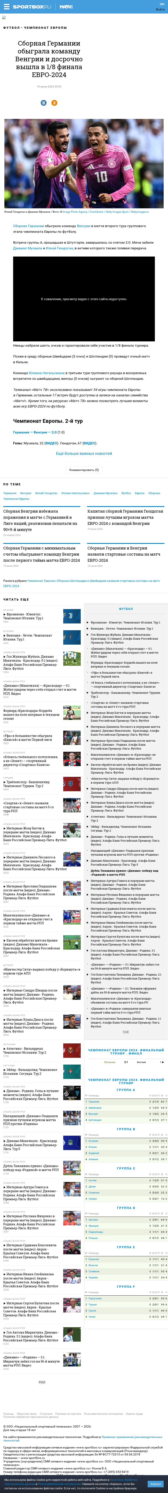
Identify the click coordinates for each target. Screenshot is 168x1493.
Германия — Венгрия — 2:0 (35, 432)
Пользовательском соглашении (59, 1484)
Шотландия (95, 1120)
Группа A (126, 1090)
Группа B (126, 1129)
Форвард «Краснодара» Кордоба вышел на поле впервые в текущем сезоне (124, 664)
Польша (93, 1238)
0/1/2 (155, 1120)
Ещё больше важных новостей (84, 453)
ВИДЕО (51, 443)
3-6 (162, 1153)
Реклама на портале (68, 1414)
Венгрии (83, 226)
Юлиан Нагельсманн (75, 493)
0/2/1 (155, 1153)
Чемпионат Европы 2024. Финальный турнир (126, 1081)
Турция (93, 1304)
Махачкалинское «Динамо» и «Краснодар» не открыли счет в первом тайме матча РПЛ (123, 756)
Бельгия (93, 1265)
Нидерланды (96, 1232)
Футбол (11, 27)
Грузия (92, 1310)
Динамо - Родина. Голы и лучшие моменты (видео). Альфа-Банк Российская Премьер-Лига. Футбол (125, 840)
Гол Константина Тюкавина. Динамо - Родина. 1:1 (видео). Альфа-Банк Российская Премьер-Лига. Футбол (126, 1022)
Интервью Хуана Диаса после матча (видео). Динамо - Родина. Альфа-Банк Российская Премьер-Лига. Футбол (123, 806)
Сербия (93, 1198)
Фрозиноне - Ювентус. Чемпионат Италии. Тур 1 (125, 622)
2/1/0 (155, 1101)
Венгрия (25, 493)
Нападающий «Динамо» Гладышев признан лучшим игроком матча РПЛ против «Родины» (125, 852)
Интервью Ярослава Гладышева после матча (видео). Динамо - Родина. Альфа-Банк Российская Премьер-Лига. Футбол (123, 744)
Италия (93, 1147)
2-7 (162, 1120)
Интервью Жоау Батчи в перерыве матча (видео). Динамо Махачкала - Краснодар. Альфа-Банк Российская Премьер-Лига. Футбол (125, 717)
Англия (92, 1180)
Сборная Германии (28, 226)
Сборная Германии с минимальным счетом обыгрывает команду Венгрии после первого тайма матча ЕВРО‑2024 (41, 554)
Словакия (94, 1271)
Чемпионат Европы (45, 27)
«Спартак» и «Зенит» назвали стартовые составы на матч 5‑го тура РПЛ (120, 705)
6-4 (162, 1219)
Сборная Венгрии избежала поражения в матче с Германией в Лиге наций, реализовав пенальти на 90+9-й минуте (40, 520)
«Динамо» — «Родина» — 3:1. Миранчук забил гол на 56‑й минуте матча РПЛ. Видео (125, 966)
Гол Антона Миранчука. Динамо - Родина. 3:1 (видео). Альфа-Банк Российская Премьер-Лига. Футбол (125, 954)
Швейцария (95, 1107)
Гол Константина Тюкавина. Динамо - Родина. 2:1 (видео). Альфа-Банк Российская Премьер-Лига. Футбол (126, 978)
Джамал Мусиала (28, 248)
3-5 (162, 1159)
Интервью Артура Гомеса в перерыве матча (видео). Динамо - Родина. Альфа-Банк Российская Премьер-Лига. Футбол (122, 884)
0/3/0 (155, 1186)
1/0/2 (155, 1114)
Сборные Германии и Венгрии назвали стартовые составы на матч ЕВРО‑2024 (124, 554)
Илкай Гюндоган (59, 248)
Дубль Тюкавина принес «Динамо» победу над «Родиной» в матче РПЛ (124, 873)
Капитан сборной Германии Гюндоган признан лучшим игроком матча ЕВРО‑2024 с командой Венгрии (125, 517)
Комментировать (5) (84, 470)
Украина (93, 1277)
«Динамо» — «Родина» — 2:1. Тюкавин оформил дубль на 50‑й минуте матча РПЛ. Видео (123, 990)
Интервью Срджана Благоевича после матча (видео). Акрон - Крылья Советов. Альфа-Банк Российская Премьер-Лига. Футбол (123, 912)
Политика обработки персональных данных (30, 1417)
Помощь (8, 1414)
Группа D (126, 1208)
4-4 (162, 1232)
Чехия (92, 1316)
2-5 (162, 1114)
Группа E (126, 1247)
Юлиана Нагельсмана (47, 373)
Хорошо (155, 1484)
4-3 (162, 1259)
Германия (9, 493)
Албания (93, 1159)
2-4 (162, 1277)
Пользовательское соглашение (103, 1414)
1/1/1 (155, 1147)
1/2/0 (155, 1107)
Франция (93, 1225)
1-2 (162, 1198)
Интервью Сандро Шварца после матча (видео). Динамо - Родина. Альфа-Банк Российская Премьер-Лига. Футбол (125, 792)
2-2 (162, 1186)
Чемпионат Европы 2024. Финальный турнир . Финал (126, 1051)
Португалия (95, 1298)
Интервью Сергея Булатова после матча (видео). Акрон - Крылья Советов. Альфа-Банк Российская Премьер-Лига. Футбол (126, 940)
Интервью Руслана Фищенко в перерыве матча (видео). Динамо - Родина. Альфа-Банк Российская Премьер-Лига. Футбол (125, 898)
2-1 (162, 1180)
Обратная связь (27, 1414)
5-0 (162, 1141)
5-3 (162, 1107)
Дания (92, 1186)
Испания (93, 1141)
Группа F (126, 1286)
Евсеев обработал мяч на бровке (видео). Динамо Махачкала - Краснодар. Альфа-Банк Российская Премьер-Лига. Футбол (126, 768)
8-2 (162, 1101)
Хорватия (94, 1153)
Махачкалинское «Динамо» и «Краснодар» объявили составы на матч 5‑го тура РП (121, 1000)
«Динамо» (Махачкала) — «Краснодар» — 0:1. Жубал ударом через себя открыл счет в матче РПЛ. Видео (124, 652)
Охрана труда (134, 1414)
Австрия (93, 1219)
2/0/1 (155, 1219)
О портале (46, 1414)
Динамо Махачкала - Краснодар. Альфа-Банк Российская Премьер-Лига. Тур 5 (123, 862)
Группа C (126, 1168)
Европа (139, 493)
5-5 (162, 1304)
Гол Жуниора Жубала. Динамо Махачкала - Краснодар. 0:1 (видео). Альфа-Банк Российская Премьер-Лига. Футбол (124, 638)
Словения (94, 1192)
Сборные (154, 493)
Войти (160, 9)
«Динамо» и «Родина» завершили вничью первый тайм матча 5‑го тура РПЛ (121, 1010)
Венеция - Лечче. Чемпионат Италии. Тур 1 (122, 628)
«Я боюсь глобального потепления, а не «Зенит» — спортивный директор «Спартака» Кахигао (125, 684)
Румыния (94, 1259)
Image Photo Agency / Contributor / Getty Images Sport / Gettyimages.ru (106, 211)
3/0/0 (155, 1141)
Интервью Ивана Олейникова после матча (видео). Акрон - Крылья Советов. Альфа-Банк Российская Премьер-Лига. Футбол (123, 926)
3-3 (162, 1147)
